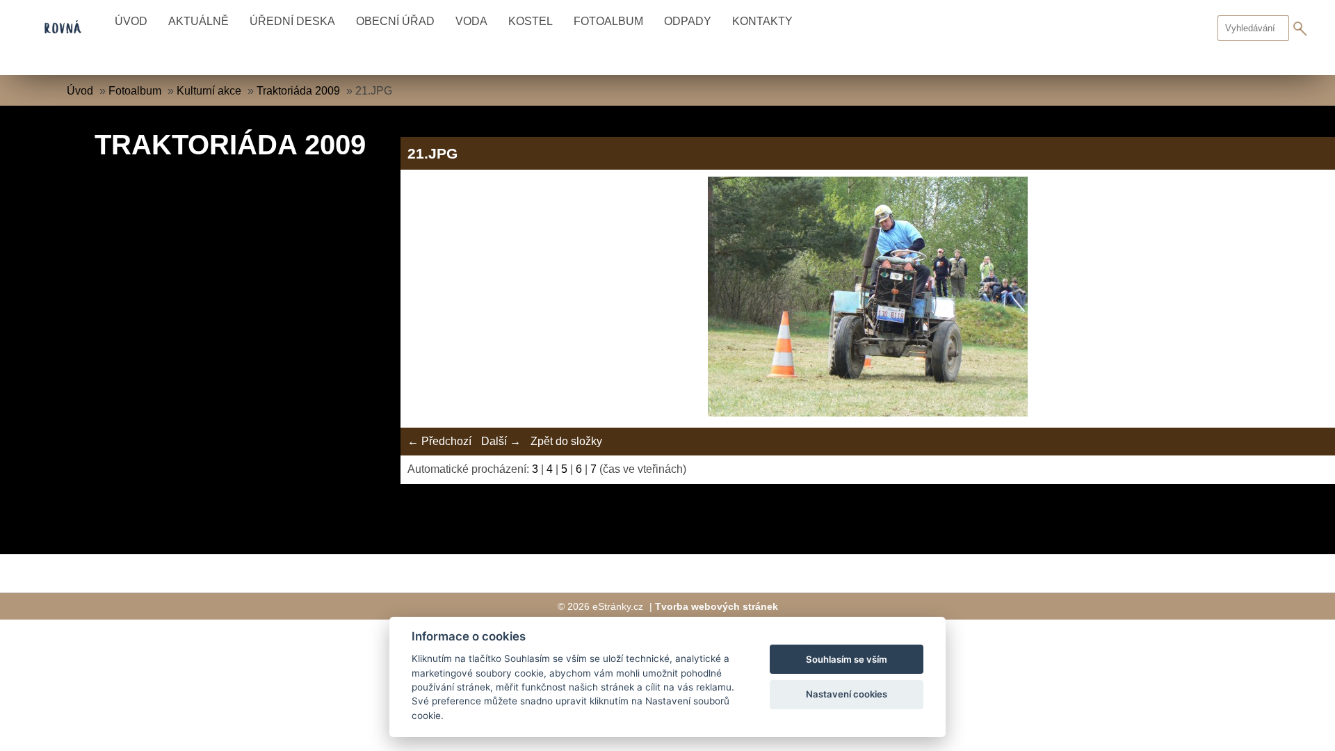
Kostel (530, 21)
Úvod (131, 21)
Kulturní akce (209, 91)
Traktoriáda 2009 (298, 91)
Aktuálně (198, 21)
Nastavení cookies (846, 694)
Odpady (687, 21)
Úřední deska (292, 21)
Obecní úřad (395, 21)
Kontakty (762, 21)
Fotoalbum (608, 21)
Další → (501, 441)
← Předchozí (439, 441)
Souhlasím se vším (846, 659)
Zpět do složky (566, 441)
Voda (471, 21)
